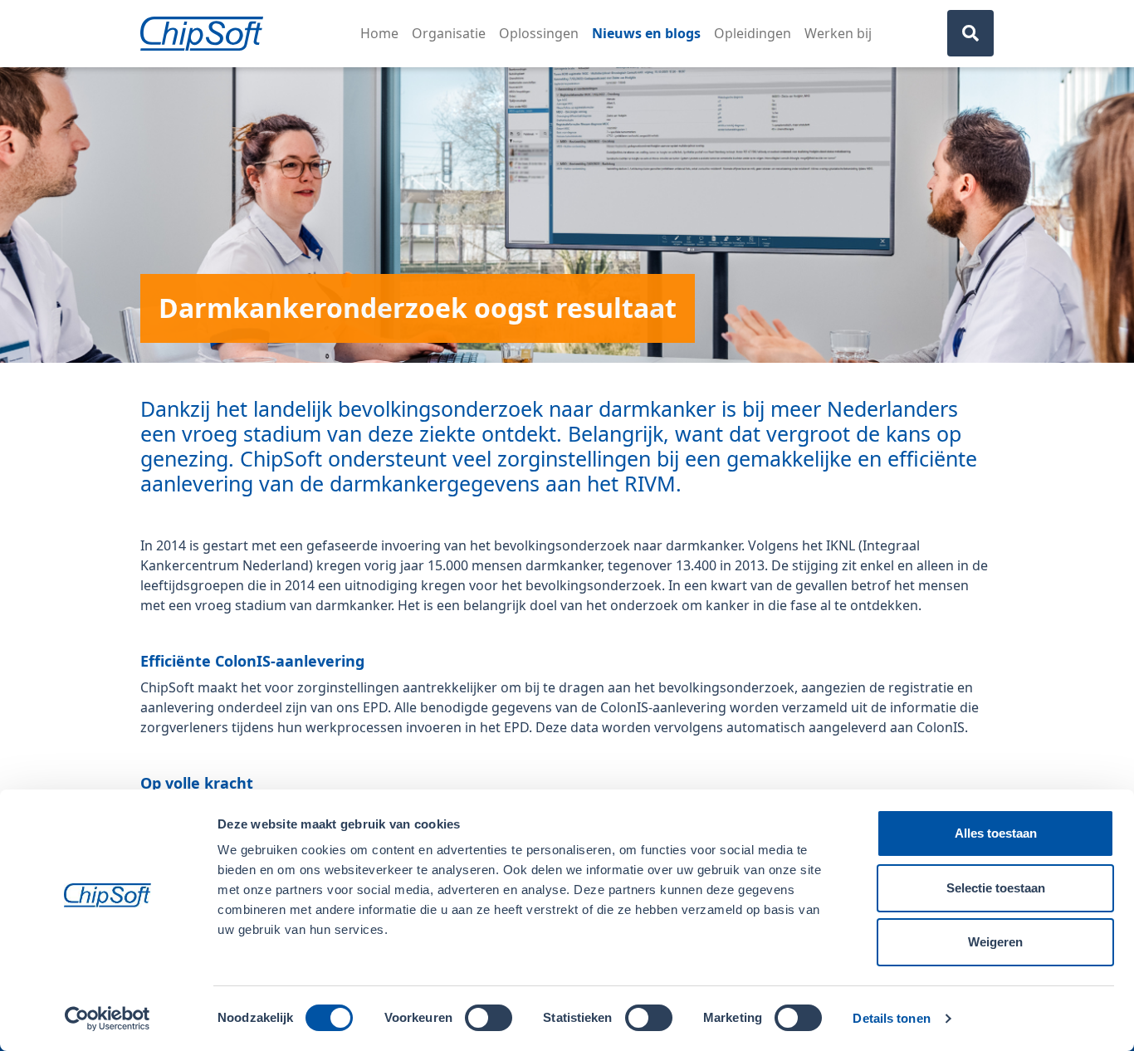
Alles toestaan (996, 833)
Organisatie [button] (449, 33)
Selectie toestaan (995, 888)
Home (379, 33)
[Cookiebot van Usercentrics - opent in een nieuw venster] (107, 1018)
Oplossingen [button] (539, 33)
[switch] (488, 1018)
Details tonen (891, 1018)
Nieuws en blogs (646, 33)
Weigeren (995, 942)
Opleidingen (752, 33)
